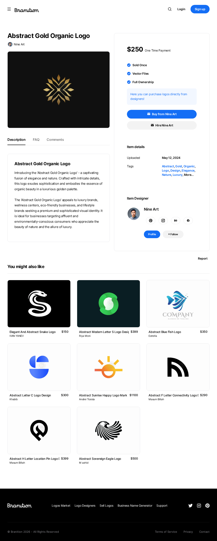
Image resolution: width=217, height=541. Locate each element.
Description (16, 139)
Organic (189, 166)
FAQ (36, 139)
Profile (152, 234)
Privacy (188, 531)
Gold (178, 166)
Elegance (188, 170)
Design (175, 170)
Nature (166, 174)
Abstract (168, 166)
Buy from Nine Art (164, 114)
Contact (204, 531)
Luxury (178, 174)
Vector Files (140, 73)
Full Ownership (143, 82)
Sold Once (139, 65)
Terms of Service (166, 531)
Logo (165, 170)
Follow (174, 234)
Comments (55, 139)
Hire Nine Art (164, 125)
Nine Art (19, 44)
